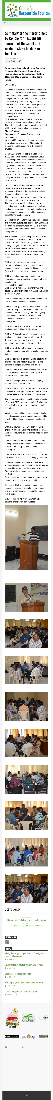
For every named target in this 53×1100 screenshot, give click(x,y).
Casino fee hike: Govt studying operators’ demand (24, 964)
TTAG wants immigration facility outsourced (26, 925)
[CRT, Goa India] (28, 16)
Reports (9, 59)
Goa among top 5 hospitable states (18, 973)
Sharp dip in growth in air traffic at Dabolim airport (24, 982)
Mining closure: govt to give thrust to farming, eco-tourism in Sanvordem (24, 954)
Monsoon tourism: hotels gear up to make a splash (26, 919)
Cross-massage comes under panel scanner (21, 991)
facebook (7, 942)
